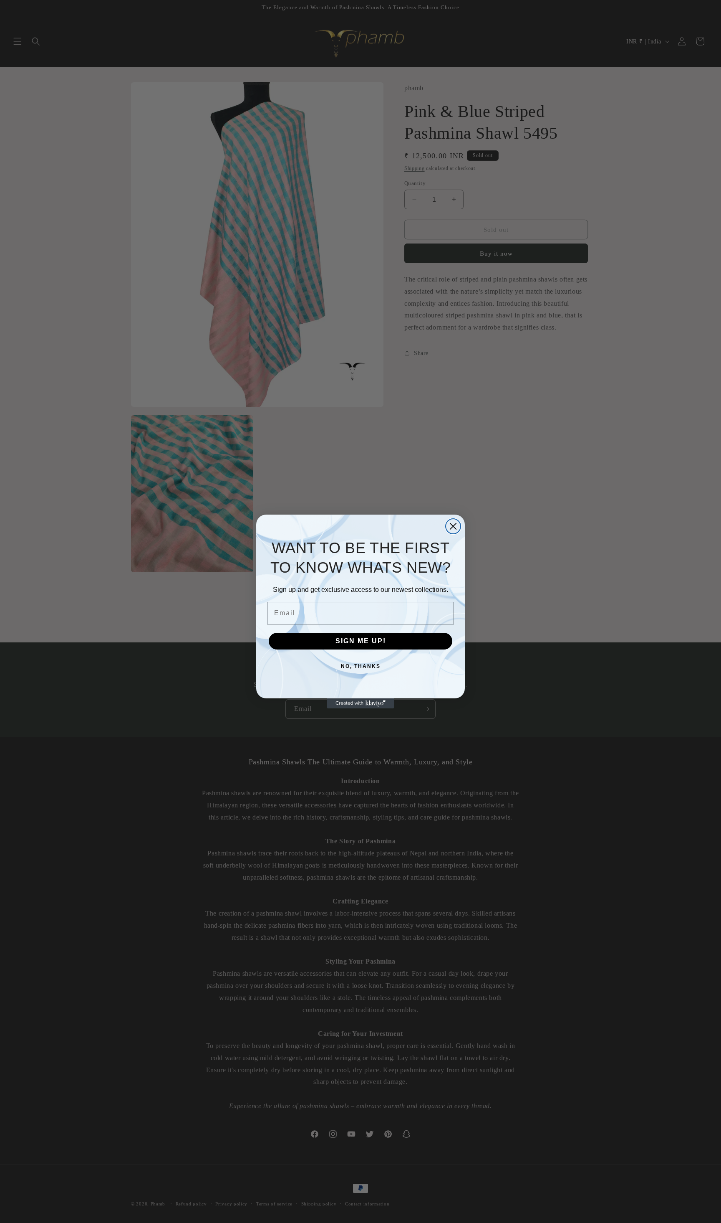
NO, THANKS (361, 666)
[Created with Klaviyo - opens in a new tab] (360, 703)
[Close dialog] (453, 526)
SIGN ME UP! (360, 640)
